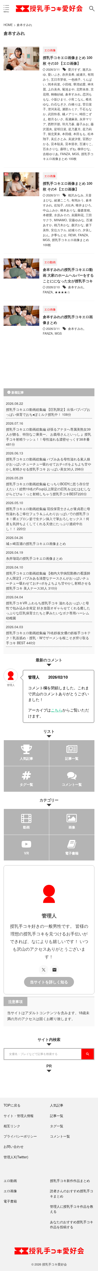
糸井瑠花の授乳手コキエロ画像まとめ (34, 558)
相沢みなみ (75, 195)
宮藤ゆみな (76, 220)
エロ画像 (10, 1190)
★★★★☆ (62, 292)
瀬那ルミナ (70, 109)
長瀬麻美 (71, 119)
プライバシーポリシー (20, 1136)
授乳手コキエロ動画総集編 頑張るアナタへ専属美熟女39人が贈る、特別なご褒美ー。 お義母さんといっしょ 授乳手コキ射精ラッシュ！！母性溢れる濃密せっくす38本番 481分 (48, 437)
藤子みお (82, 124)
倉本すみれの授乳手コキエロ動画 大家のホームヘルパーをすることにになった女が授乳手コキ (68, 275)
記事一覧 (56, 1115)
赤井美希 (68, 74)
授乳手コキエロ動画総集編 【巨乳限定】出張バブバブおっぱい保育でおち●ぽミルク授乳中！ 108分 (48, 412)
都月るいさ (55, 119)
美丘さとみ (58, 139)
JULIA (69, 205)
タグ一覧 (56, 1125)
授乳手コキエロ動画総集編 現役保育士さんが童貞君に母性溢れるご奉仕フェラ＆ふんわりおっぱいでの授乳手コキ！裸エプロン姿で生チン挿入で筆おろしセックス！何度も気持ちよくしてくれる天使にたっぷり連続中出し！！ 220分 (48, 518)
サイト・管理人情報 (19, 1115)
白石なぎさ (58, 104)
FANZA (65, 154)
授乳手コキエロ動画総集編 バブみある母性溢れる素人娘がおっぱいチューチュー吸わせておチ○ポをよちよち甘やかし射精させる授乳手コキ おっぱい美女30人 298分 (48, 464)
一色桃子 (74, 79)
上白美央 (54, 89)
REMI (72, 235)
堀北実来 (54, 134)
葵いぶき (54, 74)
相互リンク (12, 1125)
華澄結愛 (79, 84)
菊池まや (68, 89)
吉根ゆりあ (50, 154)
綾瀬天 (81, 74)
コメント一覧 (60, 1136)
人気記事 (56, 1105)
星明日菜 (60, 129)
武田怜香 (54, 114)
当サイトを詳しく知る (49, 982)
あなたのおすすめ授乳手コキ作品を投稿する (71, 1224)
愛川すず (74, 69)
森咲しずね (68, 149)
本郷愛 (47, 215)
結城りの (74, 230)
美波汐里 (74, 139)
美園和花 (77, 215)
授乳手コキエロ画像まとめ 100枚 (68, 156)
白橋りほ (74, 104)
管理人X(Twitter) (16, 1156)
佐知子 (58, 205)
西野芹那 (54, 124)
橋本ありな (68, 210)
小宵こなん (76, 99)
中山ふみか (50, 210)
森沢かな (77, 225)
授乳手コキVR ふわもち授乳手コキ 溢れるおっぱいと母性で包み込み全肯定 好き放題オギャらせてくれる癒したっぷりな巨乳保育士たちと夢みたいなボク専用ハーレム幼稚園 (48, 610)
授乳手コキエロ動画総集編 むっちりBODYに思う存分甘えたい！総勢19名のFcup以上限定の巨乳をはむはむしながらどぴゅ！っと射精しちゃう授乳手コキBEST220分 (48, 488)
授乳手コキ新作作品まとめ (70, 1180)
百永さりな (50, 149)
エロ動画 (10, 1180)
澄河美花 (54, 109)
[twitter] (43, 970)
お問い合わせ (14, 1146)
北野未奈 (82, 89)
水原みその (61, 215)
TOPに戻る (12, 1105)
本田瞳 (66, 134)
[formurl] (54, 970)
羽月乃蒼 (68, 124)
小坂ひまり (58, 99)
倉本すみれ (73, 94)
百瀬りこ (85, 144)
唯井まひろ (83, 205)
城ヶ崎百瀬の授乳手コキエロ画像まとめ (36, 543)
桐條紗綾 (57, 94)
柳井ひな (84, 149)
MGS (75, 154)
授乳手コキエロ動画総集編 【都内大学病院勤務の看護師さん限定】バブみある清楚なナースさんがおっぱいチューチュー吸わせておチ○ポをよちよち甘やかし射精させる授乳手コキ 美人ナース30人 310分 (48, 581)
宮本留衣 (71, 144)
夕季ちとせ (58, 235)
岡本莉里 (54, 84)
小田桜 (66, 84)
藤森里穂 (84, 210)
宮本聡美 (57, 144)
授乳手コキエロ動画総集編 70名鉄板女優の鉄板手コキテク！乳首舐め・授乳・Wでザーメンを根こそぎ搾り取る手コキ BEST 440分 (48, 637)
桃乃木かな (61, 225)
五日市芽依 (58, 79)
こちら (56, 710)
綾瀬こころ (61, 200)
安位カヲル (58, 230)
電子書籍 (10, 1200)
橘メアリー (70, 114)
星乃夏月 (74, 129)
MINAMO (60, 220)
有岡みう (77, 200)
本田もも (79, 134)
